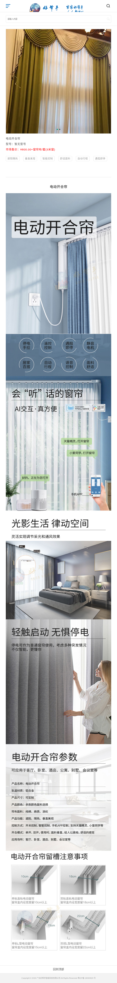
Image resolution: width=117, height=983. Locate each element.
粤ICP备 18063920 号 (87, 978)
